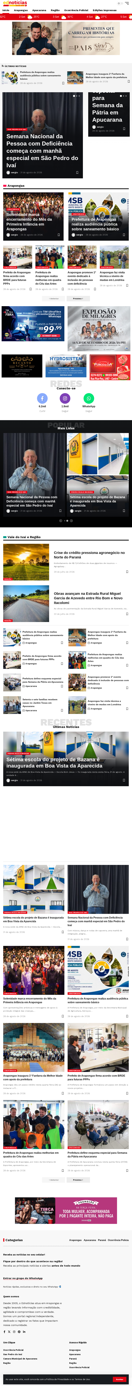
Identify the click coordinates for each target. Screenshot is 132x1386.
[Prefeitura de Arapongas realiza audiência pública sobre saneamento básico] (12, 637)
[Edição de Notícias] (15, 3)
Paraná (102, 1240)
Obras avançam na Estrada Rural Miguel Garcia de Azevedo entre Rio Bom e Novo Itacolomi (88, 598)
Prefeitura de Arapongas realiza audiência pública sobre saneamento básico (95, 224)
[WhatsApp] (88, 403)
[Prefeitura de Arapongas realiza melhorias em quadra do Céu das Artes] (49, 257)
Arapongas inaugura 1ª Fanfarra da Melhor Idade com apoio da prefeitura (40, 158)
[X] (9, 1332)
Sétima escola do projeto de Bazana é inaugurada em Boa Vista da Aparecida (33, 501)
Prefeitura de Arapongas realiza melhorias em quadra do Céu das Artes (106, 657)
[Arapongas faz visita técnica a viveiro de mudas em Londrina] (114, 257)
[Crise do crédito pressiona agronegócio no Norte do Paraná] (26, 562)
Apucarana (31, 686)
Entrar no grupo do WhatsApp (22, 1278)
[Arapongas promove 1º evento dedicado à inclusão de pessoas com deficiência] (82, 257)
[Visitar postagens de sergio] (8, 172)
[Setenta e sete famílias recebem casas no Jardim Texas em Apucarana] (12, 705)
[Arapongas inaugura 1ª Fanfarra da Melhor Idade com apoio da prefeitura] (10, 77)
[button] (119, 1379)
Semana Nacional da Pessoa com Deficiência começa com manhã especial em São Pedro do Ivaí (95, 501)
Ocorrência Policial (118, 1240)
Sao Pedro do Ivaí (80, 492)
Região (7, 579)
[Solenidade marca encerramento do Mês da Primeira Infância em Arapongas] (33, 970)
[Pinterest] (19, 1332)
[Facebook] (42, 403)
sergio (14, 172)
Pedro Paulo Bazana (18, 492)
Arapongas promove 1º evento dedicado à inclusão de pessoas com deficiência (108, 680)
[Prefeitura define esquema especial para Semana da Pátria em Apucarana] (12, 682)
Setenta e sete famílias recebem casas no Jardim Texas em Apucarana (40, 702)
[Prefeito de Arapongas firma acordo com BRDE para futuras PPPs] (17, 257)
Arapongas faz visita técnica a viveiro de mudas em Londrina (112, 276)
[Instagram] (65, 403)
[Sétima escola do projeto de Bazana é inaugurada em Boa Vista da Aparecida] (75, 77)
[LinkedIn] (24, 1332)
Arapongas (13, 144)
